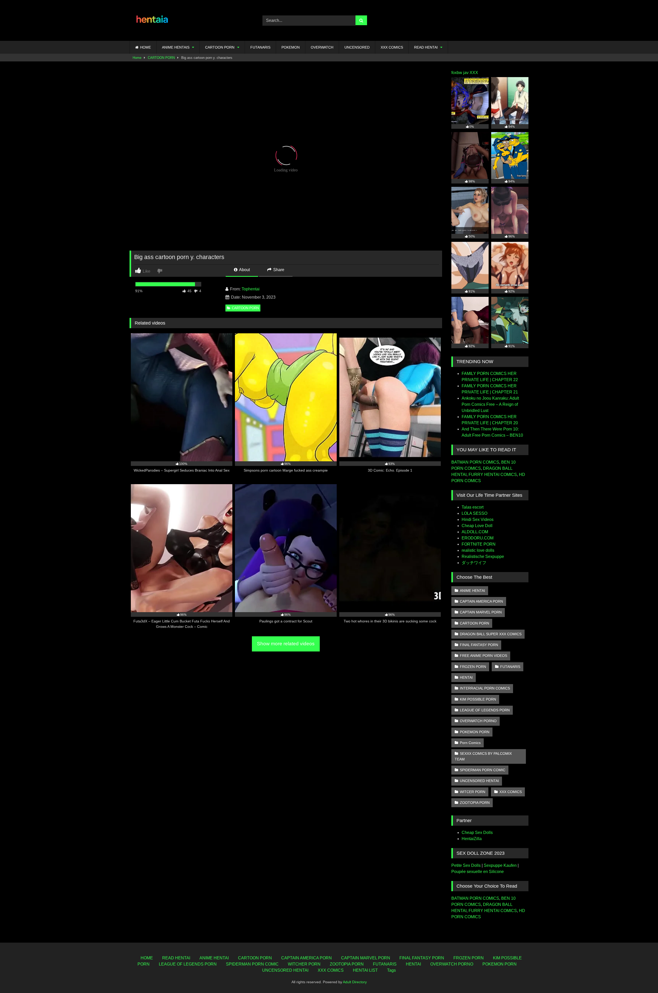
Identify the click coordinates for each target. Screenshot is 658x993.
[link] (160, 271)
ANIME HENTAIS (175, 47)
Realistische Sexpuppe (483, 556)
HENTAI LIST (365, 970)
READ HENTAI (426, 47)
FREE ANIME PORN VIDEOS (483, 656)
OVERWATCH (322, 47)
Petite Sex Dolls (466, 865)
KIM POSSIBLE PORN (478, 699)
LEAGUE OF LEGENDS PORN (485, 710)
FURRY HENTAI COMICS (493, 474)
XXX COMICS (392, 47)
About (244, 270)
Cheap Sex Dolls (477, 832)
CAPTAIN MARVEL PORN (481, 612)
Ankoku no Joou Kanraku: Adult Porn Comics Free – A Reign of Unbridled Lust (490, 404)
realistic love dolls (478, 550)
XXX (474, 72)
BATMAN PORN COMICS (475, 462)
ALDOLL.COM (475, 532)
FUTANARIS (260, 47)
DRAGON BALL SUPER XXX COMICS (491, 634)
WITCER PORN (472, 792)
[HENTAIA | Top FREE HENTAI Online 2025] (153, 20)
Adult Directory (355, 982)
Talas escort (472, 507)
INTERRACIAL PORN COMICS (485, 688)
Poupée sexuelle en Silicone (477, 871)
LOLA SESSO (474, 513)
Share (278, 270)
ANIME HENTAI (472, 591)
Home (137, 58)
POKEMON (290, 47)
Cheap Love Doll (477, 525)
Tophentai (251, 289)
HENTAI (466, 677)
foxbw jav (460, 72)
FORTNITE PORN (479, 544)
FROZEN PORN (473, 667)
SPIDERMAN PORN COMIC (482, 770)
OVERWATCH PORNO (478, 721)
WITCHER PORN (304, 964)
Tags (391, 970)
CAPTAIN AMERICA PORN (481, 601)
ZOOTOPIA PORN (475, 803)
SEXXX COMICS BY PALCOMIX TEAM (483, 756)
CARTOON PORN (219, 47)
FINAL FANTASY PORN (479, 645)
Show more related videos (286, 643)
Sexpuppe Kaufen (500, 865)
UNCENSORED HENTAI (479, 781)
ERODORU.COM (478, 538)
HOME (145, 47)
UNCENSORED (357, 47)
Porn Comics (470, 743)
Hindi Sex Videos (478, 519)
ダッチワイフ (474, 562)
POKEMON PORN (474, 732)
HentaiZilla (472, 838)
